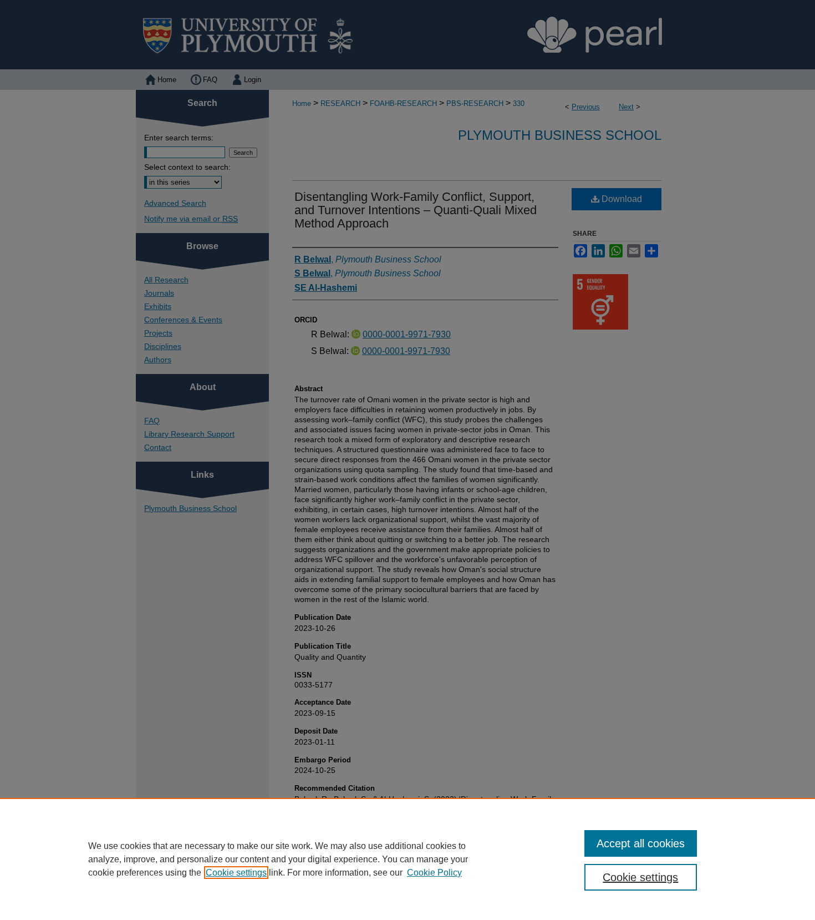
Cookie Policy (434, 872)
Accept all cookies (641, 843)
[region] (407, 859)
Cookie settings (236, 872)
